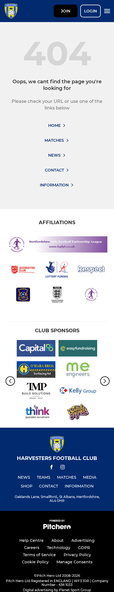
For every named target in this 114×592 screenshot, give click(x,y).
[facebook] (51, 468)
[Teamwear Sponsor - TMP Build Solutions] (36, 391)
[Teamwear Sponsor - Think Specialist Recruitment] (36, 413)
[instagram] (62, 468)
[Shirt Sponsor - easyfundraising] (77, 349)
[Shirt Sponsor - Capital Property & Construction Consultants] (36, 349)
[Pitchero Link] (57, 528)
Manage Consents (74, 561)
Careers (31, 547)
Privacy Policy (77, 554)
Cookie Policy (35, 561)
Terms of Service (39, 554)
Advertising (83, 540)
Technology (58, 547)
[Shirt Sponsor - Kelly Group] (77, 391)
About (57, 540)
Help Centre (31, 540)
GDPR (84, 547)
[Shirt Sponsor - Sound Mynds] (77, 413)
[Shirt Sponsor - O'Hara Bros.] (36, 370)
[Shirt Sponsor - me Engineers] (77, 370)
